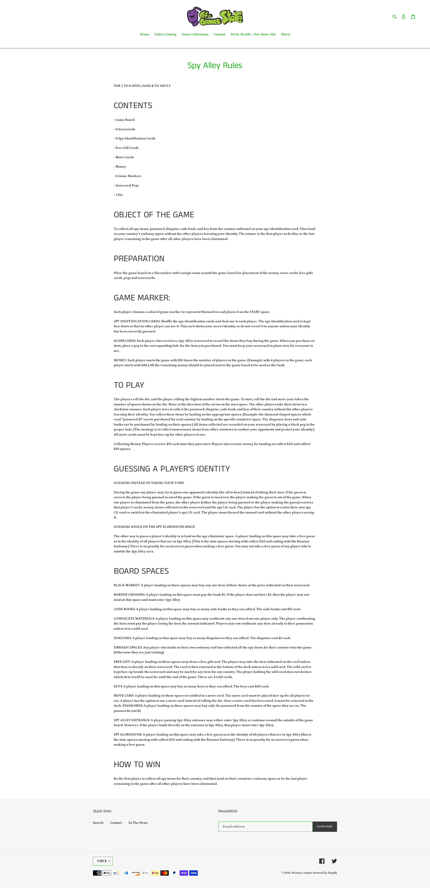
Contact (116, 823)
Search (98, 823)
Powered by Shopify (325, 872)
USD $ (101, 861)
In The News (138, 823)
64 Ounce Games (302, 872)
